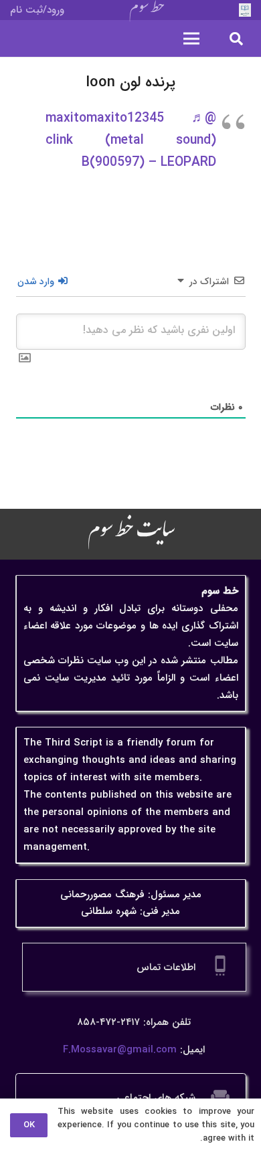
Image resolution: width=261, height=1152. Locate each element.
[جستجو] (236, 38)
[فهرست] (191, 38)
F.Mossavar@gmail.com (120, 1050)
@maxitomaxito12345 (131, 118)
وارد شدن (37, 281)
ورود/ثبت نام (37, 10)
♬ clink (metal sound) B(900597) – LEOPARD (131, 140)
